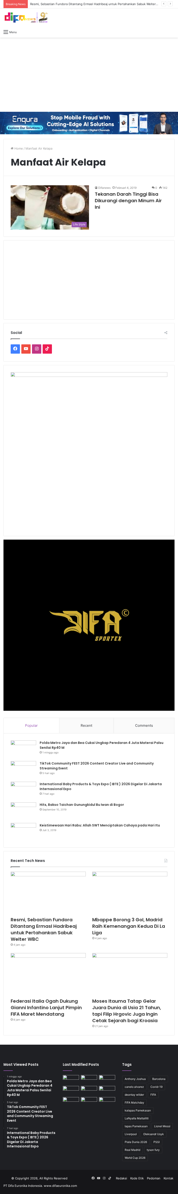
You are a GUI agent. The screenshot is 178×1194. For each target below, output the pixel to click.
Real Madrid (132, 1150)
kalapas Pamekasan (138, 1110)
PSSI (156, 1142)
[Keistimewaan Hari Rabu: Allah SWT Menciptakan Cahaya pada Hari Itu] (23, 831)
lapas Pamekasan (136, 1126)
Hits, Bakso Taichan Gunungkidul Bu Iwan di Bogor (82, 804)
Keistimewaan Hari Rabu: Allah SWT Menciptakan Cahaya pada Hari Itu (100, 825)
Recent (86, 725)
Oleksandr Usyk (153, 1134)
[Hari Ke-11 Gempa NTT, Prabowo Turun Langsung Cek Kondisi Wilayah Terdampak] (107, 1101)
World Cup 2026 (135, 1157)
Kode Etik (137, 1178)
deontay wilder (134, 1094)
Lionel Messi (162, 1126)
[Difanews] (25, 18)
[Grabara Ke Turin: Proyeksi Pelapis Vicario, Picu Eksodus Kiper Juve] (71, 1101)
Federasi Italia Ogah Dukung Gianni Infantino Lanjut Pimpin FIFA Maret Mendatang (46, 1007)
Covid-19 (156, 1086)
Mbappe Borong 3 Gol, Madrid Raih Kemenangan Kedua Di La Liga (128, 926)
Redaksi (121, 1178)
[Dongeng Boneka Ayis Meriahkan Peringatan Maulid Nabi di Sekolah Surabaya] (107, 1090)
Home (18, 148)
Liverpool (131, 1134)
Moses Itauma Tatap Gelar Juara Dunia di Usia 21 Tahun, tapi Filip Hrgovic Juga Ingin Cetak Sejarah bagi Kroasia (126, 1011)
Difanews (104, 187)
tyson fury (153, 1150)
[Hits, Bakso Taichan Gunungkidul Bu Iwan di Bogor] (23, 811)
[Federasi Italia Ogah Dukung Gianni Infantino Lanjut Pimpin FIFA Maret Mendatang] (48, 974)
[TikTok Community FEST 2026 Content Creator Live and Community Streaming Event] (23, 769)
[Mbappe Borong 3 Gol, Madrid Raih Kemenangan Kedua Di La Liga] (129, 893)
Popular (31, 725)
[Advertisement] (89, 74)
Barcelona (158, 1079)
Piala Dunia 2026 (136, 1142)
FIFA (153, 1094)
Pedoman (153, 1178)
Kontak (168, 1178)
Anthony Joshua (135, 1079)
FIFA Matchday (134, 1102)
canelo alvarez (134, 1086)
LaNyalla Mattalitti (137, 1118)
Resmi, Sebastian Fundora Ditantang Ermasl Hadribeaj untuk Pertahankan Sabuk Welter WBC (44, 929)
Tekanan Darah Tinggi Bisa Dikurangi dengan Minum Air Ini (128, 200)
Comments (144, 725)
